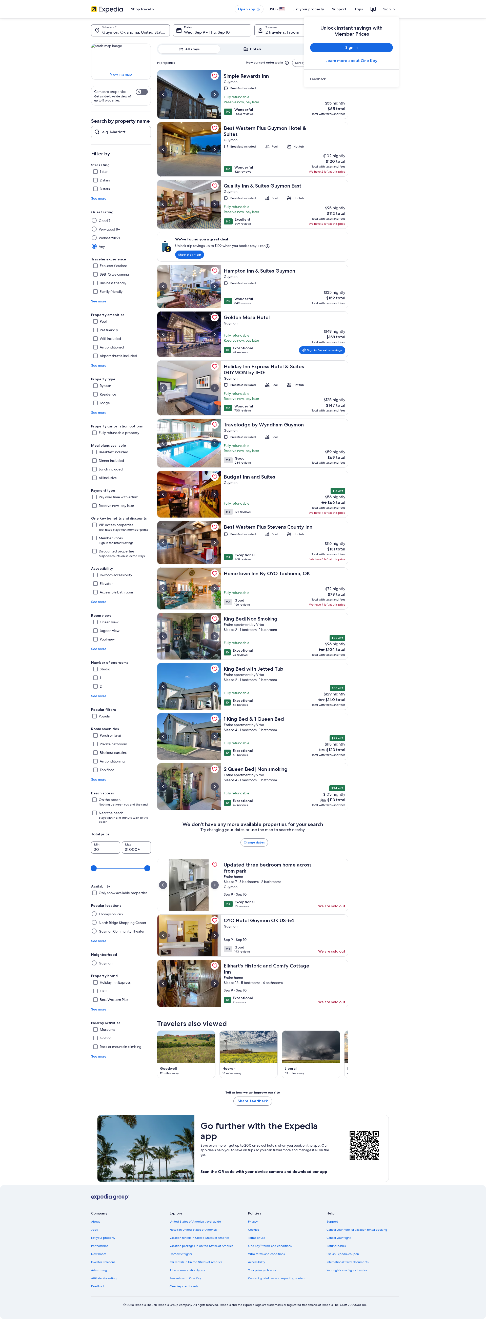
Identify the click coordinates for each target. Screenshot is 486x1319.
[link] (351, 79)
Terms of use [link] (256, 1238)
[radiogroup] (252, 49)
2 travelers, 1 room (282, 32)
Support (339, 9)
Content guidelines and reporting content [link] (277, 1278)
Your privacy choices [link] (262, 1270)
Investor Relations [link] (103, 1262)
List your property (308, 9)
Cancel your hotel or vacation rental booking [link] (357, 1230)
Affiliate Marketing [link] (103, 1278)
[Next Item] (348, 1054)
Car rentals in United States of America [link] (196, 1262)
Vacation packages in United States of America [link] (201, 1246)
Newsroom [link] (98, 1254)
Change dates (254, 842)
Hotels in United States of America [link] (193, 1230)
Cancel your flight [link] (339, 1238)
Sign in (389, 9)
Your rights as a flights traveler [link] (347, 1270)
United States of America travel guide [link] (195, 1222)
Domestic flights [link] (181, 1254)
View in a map (121, 74)
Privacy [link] (253, 1222)
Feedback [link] (98, 1286)
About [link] (95, 1222)
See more (98, 198)
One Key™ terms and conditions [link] (270, 1246)
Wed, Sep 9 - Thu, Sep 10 (207, 32)
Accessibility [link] (256, 1262)
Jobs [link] (94, 1230)
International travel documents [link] (348, 1262)
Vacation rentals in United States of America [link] (199, 1238)
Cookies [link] (253, 1230)
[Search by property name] (121, 132)
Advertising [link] (99, 1270)
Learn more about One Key (351, 60)
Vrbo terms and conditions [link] (266, 1254)
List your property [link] (103, 1238)
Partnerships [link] (99, 1246)
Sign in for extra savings (324, 350)
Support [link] (332, 1222)
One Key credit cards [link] (184, 1286)
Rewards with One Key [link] (185, 1278)
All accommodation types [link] (187, 1270)
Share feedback (253, 1101)
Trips (358, 9)
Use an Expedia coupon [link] (343, 1254)
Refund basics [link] (336, 1246)
